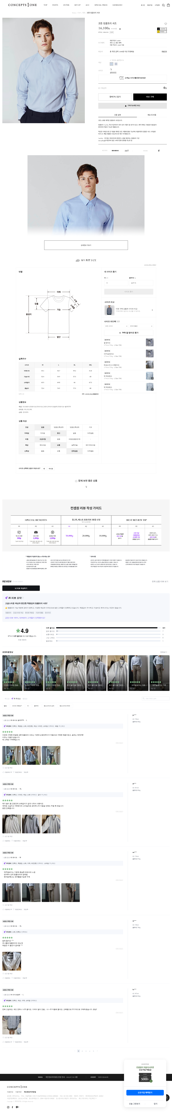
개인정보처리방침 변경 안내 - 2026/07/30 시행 (61, 1077)
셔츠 (83, 12)
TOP (45, 5)
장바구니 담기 (115, 97)
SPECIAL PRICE (101, 5)
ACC (87, 5)
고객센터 (157, 5)
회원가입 (149, 5)
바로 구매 (150, 97)
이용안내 (10, 1092)
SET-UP (77, 5)
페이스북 (159, 151)
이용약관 (18, 1092)
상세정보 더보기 (86, 245)
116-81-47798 (22, 1098)
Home (74, 12)
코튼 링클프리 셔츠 (93, 12)
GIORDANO (117, 5)
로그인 (143, 5)
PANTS (55, 5)
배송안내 (164, 52)
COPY (111, 32)
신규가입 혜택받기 (145, 1092)
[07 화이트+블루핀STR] (111, 64)
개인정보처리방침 (30, 1092)
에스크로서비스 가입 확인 (87, 1098)
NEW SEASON (103, 1077)
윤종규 (101, 1096)
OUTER (66, 5)
